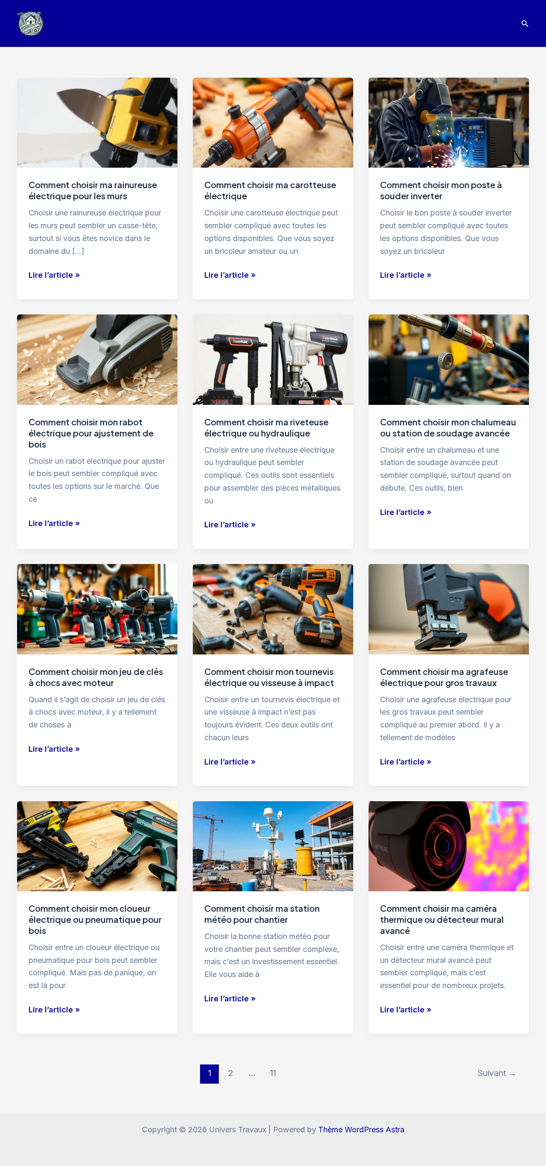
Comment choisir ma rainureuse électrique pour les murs (93, 190)
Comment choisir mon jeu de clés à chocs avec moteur (96, 677)
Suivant (497, 1073)
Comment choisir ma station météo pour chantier (261, 914)
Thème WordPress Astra (361, 1129)
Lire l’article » (54, 276)
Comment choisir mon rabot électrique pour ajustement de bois (91, 432)
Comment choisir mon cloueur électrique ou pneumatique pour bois (95, 919)
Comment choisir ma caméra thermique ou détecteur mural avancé (442, 919)
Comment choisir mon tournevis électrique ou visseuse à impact (269, 677)
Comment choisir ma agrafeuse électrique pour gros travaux (444, 677)
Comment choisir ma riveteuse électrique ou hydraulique (266, 427)
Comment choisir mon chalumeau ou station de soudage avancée (448, 427)
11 (273, 1073)
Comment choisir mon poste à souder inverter (441, 190)
